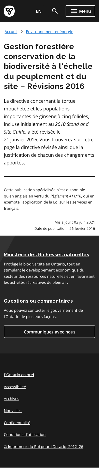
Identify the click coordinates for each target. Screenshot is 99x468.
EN (39, 11)
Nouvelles (13, 410)
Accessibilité (15, 386)
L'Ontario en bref (19, 374)
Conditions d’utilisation (25, 434)
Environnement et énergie (49, 31)
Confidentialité (17, 422)
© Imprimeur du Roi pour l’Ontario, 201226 (43, 446)
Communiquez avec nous (49, 332)
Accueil (11, 31)
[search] (55, 11)
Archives (11, 398)
